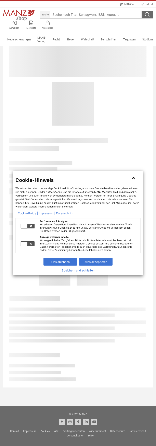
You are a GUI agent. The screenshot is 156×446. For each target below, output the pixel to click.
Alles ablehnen (60, 262)
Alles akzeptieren (95, 262)
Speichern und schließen (78, 270)
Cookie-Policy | (28, 213)
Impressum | (47, 213)
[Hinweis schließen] (133, 177)
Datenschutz (64, 213)
